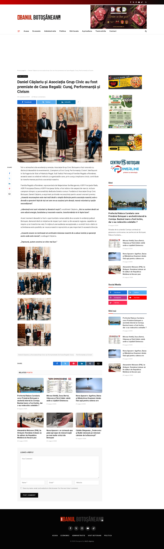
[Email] (9, 194)
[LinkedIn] (9, 183)
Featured (112, 209)
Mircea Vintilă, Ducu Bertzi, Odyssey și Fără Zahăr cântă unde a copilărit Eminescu (58, 398)
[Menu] (19, 31)
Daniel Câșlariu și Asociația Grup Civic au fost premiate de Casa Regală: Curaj (46, 355)
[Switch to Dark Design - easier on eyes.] (146, 2)
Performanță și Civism (84, 355)
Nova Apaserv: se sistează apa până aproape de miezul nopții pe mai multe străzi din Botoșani (60, 434)
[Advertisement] (82, 52)
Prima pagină (21, 70)
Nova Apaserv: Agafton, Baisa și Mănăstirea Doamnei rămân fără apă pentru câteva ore (88, 398)
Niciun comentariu (39, 97)
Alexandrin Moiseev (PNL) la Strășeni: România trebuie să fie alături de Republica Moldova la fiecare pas (29, 434)
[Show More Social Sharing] (78, 102)
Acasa (26, 31)
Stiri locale (74, 31)
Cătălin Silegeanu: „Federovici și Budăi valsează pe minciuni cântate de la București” (88, 432)
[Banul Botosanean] (39, 17)
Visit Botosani (94, 535)
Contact (112, 31)
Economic (36, 31)
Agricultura (87, 31)
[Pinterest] (9, 189)
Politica (62, 31)
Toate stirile (100, 31)
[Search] (146, 31)
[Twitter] (9, 178)
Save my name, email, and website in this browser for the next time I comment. (50, 488)
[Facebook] (9, 173)
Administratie (50, 31)
